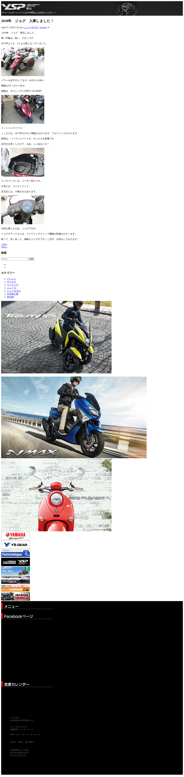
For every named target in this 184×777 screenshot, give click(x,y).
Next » (4, 247)
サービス (11, 282)
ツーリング (12, 285)
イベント (11, 279)
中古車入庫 (12, 294)
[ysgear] (15, 548)
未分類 (10, 297)
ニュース (11, 288)
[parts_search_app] (15, 556)
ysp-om (43, 27)
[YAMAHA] (15, 539)
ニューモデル (31, 27)
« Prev (4, 244)
